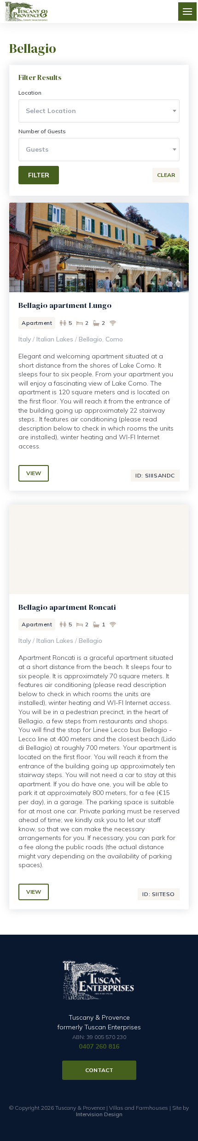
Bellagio (90, 339)
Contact (99, 1070)
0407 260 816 (99, 1046)
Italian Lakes (54, 339)
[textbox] (99, 111)
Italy (24, 339)
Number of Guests (42, 131)
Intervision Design (99, 1114)
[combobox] (99, 111)
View (33, 473)
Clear (166, 174)
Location (29, 92)
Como (114, 339)
